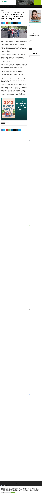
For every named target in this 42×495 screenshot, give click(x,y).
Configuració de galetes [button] (6, 492)
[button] (40, 6)
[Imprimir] (17, 23)
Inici (2, 6)
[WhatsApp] (9, 23)
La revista (17, 6)
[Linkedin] (12, 23)
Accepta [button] (13, 492)
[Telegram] (19, 23)
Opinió (13, 6)
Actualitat (5, 6)
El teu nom (31, 40)
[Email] (14, 23)
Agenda (9, 6)
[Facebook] (2, 23)
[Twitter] (4, 23)
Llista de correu (31, 37)
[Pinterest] (7, 23)
